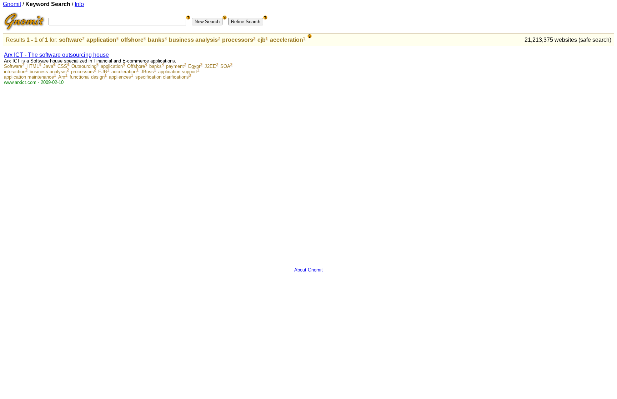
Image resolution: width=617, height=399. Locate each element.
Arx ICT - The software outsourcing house (56, 55)
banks (156, 40)
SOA (225, 66)
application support (177, 71)
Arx (61, 77)
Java (48, 66)
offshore (132, 40)
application (101, 40)
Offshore (136, 66)
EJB (102, 71)
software (70, 40)
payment (175, 66)
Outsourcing (83, 66)
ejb (261, 40)
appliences (120, 77)
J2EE (210, 66)
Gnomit (12, 4)
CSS (62, 66)
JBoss (147, 71)
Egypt (194, 66)
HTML (32, 66)
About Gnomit (308, 270)
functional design (87, 77)
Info (79, 4)
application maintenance (29, 77)
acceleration (286, 40)
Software (13, 66)
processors (237, 40)
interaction (14, 71)
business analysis (193, 40)
